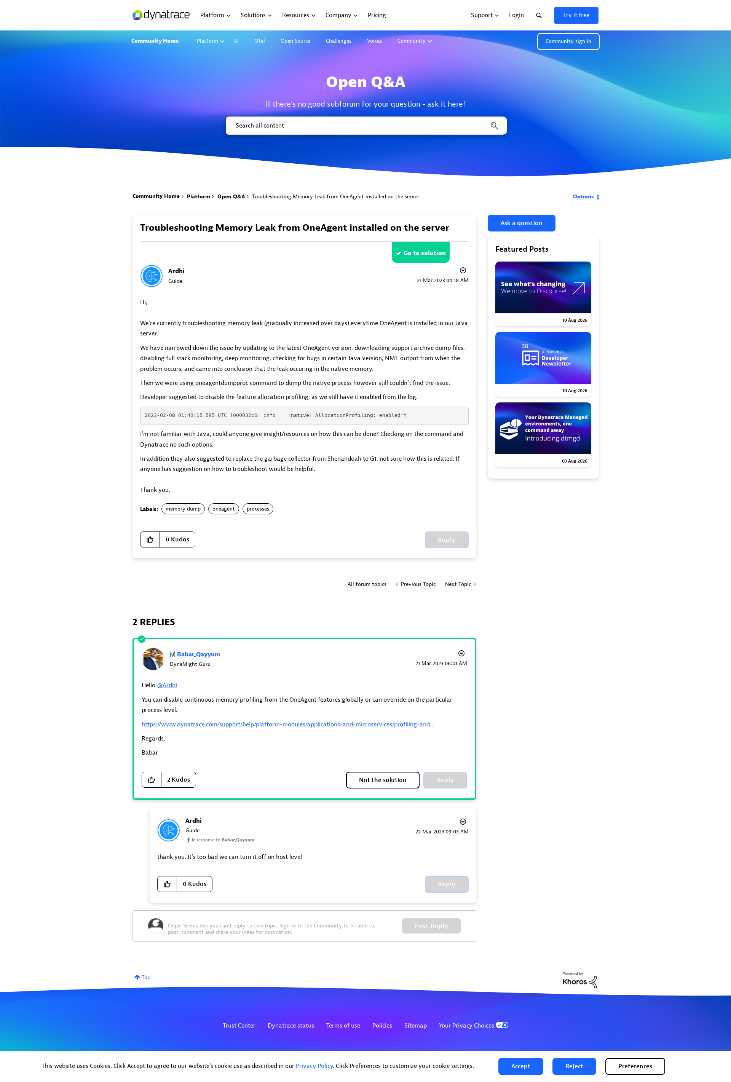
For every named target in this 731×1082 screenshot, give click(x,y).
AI (236, 41)
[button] (520, 1066)
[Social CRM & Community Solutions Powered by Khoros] (580, 980)
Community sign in (568, 41)
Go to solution (425, 253)
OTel (259, 41)
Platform (207, 41)
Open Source (295, 41)
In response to (223, 840)
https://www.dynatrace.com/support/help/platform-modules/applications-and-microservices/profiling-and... (288, 724)
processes (258, 509)
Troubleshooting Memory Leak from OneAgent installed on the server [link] (335, 196)
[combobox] (366, 125)
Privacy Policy (314, 1066)
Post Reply (431, 926)
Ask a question (522, 223)
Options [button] (583, 196)
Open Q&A (231, 196)
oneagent (223, 509)
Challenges (338, 41)
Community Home (155, 41)
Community (411, 41)
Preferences (635, 1066)
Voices (374, 41)
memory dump (183, 509)
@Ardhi (167, 685)
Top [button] (146, 977)
